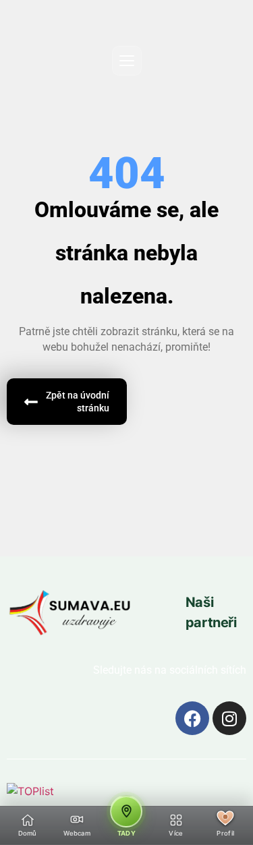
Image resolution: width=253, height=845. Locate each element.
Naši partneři (211, 612)
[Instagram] (229, 718)
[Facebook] (192, 718)
